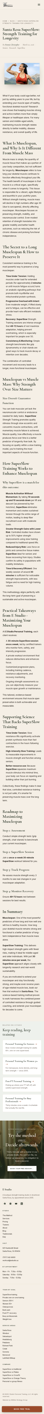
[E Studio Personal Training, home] (8, 4)
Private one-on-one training (13, 1298)
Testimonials (7, 1234)
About (5, 1228)
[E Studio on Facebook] (5, 1203)
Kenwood (6, 1355)
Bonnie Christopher (12, 44)
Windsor (6, 1333)
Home (5, 21)
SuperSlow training (10, 1295)
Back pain (6, 1310)
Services (6, 1218)
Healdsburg (7, 1339)
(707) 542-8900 (9, 1257)
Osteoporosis (8, 1307)
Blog (12, 21)
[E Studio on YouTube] (16, 1203)
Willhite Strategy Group (19, 1400)
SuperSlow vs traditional (12, 1369)
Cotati (5, 1349)
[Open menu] (38, 4)
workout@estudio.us (10, 1260)
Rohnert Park (8, 1346)
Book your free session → (22, 1169)
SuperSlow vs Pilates (11, 1372)
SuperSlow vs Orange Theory (14, 1378)
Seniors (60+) (8, 1301)
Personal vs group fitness (12, 1381)
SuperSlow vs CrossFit (11, 1375)
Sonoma (6, 1352)
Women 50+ (7, 1304)
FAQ (4, 1237)
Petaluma (6, 1343)
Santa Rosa (7, 1330)
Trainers (6, 1225)
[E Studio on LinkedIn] (21, 1203)
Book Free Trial (22, 1409)
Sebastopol (7, 1336)
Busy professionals (10, 1316)
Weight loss (7, 1319)
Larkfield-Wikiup (9, 1358)
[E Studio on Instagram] (10, 1203)
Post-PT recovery (10, 1313)
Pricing (5, 1222)
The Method (7, 1215)
